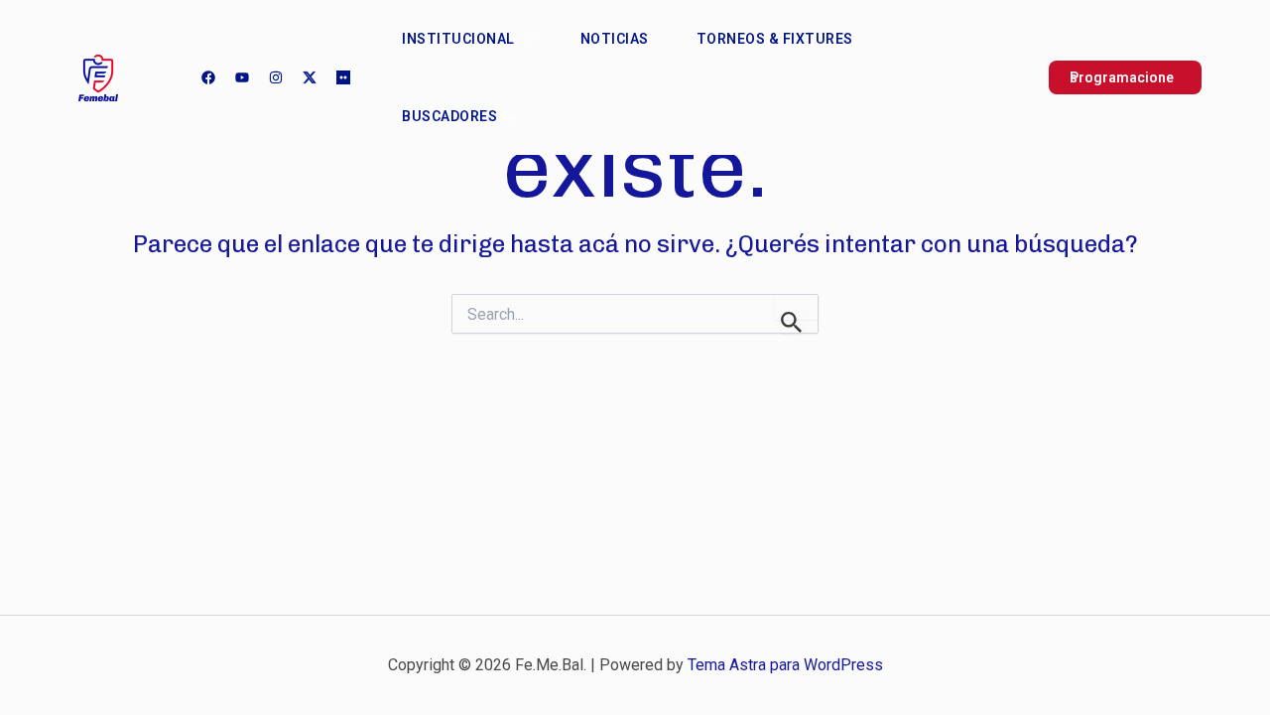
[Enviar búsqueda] (792, 320)
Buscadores (449, 116)
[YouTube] (242, 77)
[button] (524, 39)
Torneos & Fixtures (775, 39)
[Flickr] (343, 77)
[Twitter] (309, 77)
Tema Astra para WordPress (785, 664)
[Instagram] (276, 77)
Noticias (614, 39)
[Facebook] (208, 77)
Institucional (458, 39)
